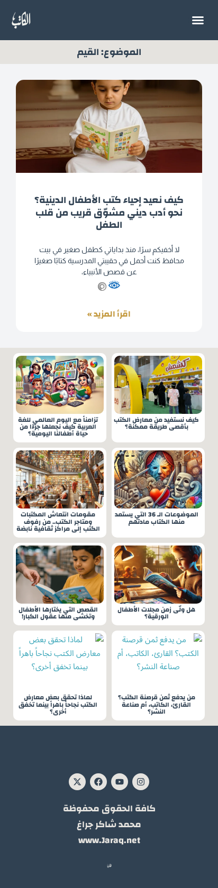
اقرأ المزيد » (109, 314)
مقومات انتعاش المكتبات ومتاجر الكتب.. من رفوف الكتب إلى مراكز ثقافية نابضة (58, 521)
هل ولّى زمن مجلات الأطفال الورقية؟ (156, 613)
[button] (197, 20)
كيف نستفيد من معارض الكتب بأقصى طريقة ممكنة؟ (156, 423)
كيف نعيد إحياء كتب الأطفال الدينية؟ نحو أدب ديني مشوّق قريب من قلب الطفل (109, 212)
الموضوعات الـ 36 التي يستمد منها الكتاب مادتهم (156, 518)
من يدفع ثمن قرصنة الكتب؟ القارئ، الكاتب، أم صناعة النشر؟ (156, 704)
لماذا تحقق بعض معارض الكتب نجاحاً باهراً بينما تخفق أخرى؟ (58, 704)
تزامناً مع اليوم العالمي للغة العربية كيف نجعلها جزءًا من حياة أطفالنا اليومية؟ (58, 427)
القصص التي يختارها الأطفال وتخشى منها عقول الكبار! (58, 613)
